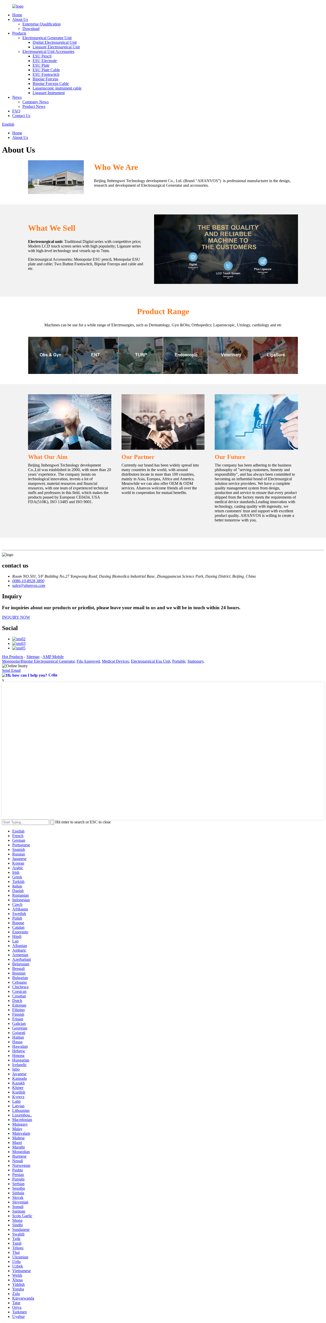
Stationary (195, 661)
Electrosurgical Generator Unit (47, 38)
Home (17, 15)
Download (30, 28)
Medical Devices (115, 661)
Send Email (11, 670)
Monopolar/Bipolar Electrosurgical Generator (38, 661)
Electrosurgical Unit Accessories (48, 51)
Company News (35, 102)
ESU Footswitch (46, 74)
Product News (33, 106)
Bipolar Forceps (45, 79)
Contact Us (21, 115)
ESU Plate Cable (46, 70)
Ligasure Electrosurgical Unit (56, 47)
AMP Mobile (53, 657)
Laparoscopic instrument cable (57, 88)
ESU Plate (41, 65)
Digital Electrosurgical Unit (55, 42)
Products (19, 33)
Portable (178, 661)
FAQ (16, 111)
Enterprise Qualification (41, 24)
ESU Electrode (45, 61)
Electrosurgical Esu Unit (150, 661)
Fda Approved (88, 661)
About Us (20, 19)
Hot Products (12, 657)
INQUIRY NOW (16, 617)
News (17, 97)
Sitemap (32, 657)
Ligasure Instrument (49, 93)
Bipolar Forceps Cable (51, 83)
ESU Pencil (42, 56)
